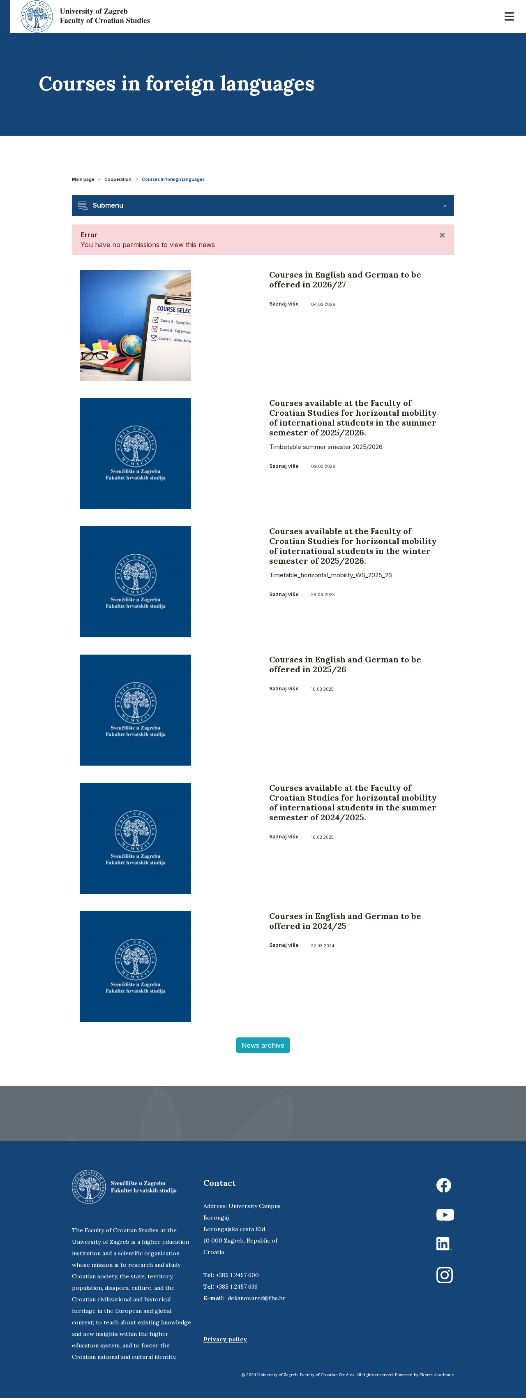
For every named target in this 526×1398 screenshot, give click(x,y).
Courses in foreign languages (173, 179)
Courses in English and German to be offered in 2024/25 (345, 921)
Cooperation (118, 179)
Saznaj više (284, 304)
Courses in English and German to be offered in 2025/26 (345, 664)
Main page (83, 179)
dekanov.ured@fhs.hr (257, 1298)
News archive (263, 1045)
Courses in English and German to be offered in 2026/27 (345, 279)
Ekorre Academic (437, 1374)
